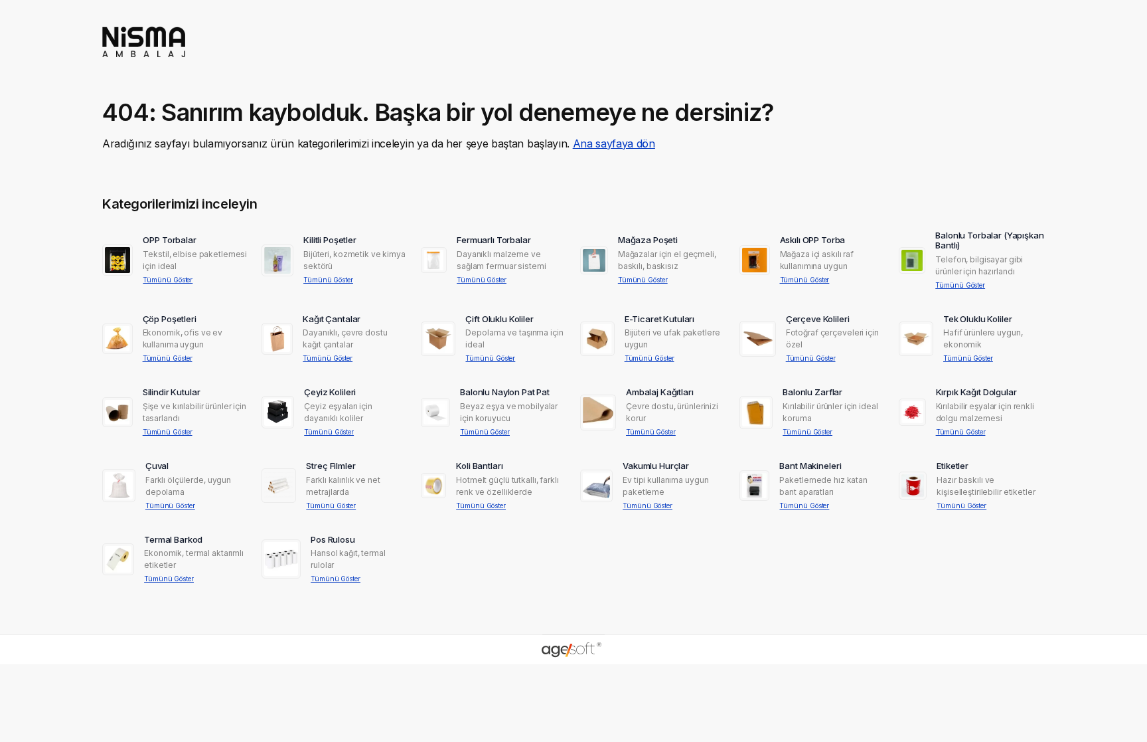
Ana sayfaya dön (614, 143)
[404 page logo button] (143, 61)
